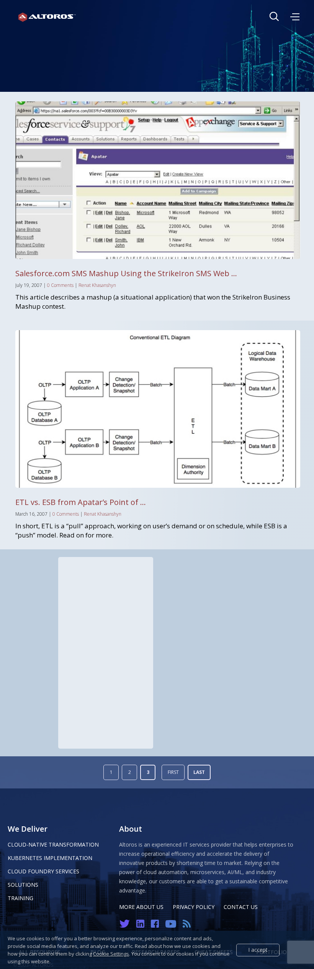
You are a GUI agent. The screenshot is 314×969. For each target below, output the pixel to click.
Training (20, 898)
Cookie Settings (111, 953)
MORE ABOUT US (141, 906)
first (173, 772)
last (199, 772)
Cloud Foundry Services (43, 871)
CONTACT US (241, 906)
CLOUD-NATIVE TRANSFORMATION (53, 844)
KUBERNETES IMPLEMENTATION (50, 858)
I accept (258, 949)
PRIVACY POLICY (193, 906)
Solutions (23, 884)
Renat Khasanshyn (97, 285)
